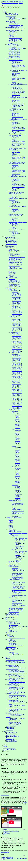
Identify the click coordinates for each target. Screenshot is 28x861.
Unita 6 (11, 526)
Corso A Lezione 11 (16, 301)
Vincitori (11, 43)
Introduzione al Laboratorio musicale (17, 251)
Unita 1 (11, 520)
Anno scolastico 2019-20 (12, 684)
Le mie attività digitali (17, 584)
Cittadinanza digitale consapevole (13, 564)
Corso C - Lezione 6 (16, 323)
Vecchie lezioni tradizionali (15, 500)
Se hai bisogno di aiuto (11, 732)
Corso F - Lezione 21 (17, 399)
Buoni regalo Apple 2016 (15, 45)
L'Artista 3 (17, 492)
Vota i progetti (15, 74)
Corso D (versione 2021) (14, 284)
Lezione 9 (17, 474)
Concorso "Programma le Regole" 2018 (18, 84)
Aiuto (4, 731)
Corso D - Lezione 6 (16, 338)
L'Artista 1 (17, 489)
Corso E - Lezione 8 (16, 360)
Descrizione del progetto (11, 13)
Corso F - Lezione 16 (17, 394)
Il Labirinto (11, 270)
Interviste (8, 717)
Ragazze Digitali (13, 644)
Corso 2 (14, 429)
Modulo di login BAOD (11, 740)
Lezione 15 (17, 461)
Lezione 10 (17, 421)
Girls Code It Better (13, 641)
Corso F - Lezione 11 (17, 390)
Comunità (5, 618)
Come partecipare (10, 246)
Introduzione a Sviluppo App (15, 262)
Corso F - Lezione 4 (16, 384)
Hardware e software (17, 606)
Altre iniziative (9, 639)
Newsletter (8, 632)
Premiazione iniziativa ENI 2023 (16, 670)
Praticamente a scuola (14, 612)
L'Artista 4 (17, 495)
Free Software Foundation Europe (17, 638)
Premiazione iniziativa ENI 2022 (16, 675)
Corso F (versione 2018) (14, 380)
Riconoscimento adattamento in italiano (18, 673)
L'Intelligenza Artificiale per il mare (17, 257)
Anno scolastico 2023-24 (12, 665)
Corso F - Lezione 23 (17, 402)
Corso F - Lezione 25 (17, 404)
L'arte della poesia (13, 253)
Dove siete (8, 634)
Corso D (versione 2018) (14, 332)
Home (4, 10)
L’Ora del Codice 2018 (14, 49)
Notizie (5, 657)
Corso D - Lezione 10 (17, 343)
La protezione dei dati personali (16, 608)
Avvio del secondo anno (14, 711)
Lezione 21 (17, 465)
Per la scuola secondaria (14, 579)
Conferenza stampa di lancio (15, 715)
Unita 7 (11, 527)
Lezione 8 (17, 420)
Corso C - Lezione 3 (16, 320)
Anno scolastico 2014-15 (12, 713)
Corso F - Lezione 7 (16, 386)
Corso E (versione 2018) (14, 352)
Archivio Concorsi (10, 58)
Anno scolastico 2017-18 (12, 693)
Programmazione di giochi (15, 561)
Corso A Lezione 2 (16, 294)
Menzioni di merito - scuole (15, 40)
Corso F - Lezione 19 (17, 397)
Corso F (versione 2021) (14, 286)
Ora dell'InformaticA (11, 16)
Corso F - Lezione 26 (17, 406)
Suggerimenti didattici (11, 735)
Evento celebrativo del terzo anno (16, 701)
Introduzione (12, 17)
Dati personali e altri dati (17, 578)
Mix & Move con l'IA (14, 250)
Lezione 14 (17, 425)
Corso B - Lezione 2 (16, 307)
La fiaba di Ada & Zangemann (16, 609)
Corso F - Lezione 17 (17, 395)
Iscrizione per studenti (11, 242)
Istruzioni (14, 47)
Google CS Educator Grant (15, 691)
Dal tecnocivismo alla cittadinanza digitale (17, 593)
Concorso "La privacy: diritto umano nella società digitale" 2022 (17, 134)
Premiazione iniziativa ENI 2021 (16, 683)
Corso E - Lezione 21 (17, 372)
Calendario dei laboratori (17, 654)
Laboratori (11, 652)
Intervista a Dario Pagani (14, 722)
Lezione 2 (17, 448)
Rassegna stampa (10, 727)
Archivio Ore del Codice (12, 44)
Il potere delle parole (16, 575)
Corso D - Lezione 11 (17, 345)
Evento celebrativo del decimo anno (17, 667)
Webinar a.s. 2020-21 (14, 680)
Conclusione (18, 499)
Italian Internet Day (13, 710)
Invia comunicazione (11, 733)
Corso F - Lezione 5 (16, 385)
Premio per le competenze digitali (16, 678)
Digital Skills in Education (15, 623)
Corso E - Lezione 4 (16, 356)
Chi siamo (5, 829)
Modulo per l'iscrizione (11, 741)
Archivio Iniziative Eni (11, 190)
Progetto (5, 12)
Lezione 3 (17, 415)
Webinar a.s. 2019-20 (14, 685)
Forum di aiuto (9, 737)
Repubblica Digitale (13, 625)
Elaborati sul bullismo (17, 83)
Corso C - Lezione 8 (16, 324)
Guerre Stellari (12, 267)
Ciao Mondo (12, 255)
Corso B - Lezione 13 (17, 315)
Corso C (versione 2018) (14, 316)
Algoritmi (14, 507)
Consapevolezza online (17, 587)
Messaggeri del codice (11, 726)
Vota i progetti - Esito (17, 88)
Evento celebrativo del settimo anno (17, 682)
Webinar (8, 658)
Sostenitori (11, 656)
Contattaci (5, 832)
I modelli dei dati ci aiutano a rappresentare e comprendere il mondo (19, 590)
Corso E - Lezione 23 (17, 374)
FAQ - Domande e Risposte (12, 736)
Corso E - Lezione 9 (16, 362)
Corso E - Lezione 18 (17, 368)
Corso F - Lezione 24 (17, 403)
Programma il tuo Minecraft (15, 264)
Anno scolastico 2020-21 (12, 679)
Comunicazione (9, 730)
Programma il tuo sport (14, 266)
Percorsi (5, 245)
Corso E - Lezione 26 (17, 378)
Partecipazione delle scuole (12, 238)
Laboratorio (12, 275)
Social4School (12, 643)
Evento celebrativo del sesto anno (16, 688)
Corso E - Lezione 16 (17, 367)
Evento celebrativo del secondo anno (17, 709)
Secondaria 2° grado (11, 529)
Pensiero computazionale (17, 503)
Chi (4, 236)
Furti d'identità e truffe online (18, 586)
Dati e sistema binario (17, 603)
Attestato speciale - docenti (18, 115)
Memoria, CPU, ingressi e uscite (19, 605)
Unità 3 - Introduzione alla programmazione (21, 539)
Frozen (10, 271)
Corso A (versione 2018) (14, 290)
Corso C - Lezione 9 (16, 325)
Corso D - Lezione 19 (17, 351)
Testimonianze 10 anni (11, 619)
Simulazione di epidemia (14, 254)
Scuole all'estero (10, 240)
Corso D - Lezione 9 (16, 342)
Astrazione (14, 512)
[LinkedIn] (4, 8)
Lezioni (14, 536)
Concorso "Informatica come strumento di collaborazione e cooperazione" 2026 (15, 29)
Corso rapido (15, 485)
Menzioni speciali (16, 80)
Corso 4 (14, 467)
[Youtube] (6, 8)
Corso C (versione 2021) (14, 282)
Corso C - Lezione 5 (16, 321)
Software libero (9, 635)
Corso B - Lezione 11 (17, 314)
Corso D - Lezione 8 (16, 341)
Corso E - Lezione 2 (16, 355)
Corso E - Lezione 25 (17, 377)
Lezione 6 (17, 434)
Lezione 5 (17, 417)
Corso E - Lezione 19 (17, 369)
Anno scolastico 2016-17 (12, 698)
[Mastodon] (19, 8)
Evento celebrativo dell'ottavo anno (17, 676)
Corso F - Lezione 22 (17, 400)
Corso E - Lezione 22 (17, 373)
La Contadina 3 (18, 496)
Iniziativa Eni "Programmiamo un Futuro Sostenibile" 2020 (16, 193)
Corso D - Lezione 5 (16, 337)
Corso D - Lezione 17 (17, 350)
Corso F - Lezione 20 (17, 398)
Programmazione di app (14, 562)
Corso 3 (14, 446)
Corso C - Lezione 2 (16, 319)
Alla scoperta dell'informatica (15, 531)
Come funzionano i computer (15, 597)
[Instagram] (11, 8)
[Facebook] (2, 8)
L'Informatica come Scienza (15, 26)
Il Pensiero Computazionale (12, 27)
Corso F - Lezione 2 (16, 382)
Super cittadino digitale (17, 577)
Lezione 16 (17, 426)
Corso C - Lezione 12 (17, 328)
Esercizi (14, 549)
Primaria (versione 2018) (12, 288)
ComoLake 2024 (13, 631)
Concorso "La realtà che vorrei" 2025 (17, 176)
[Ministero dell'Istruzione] (7, 857)
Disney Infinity (12, 272)
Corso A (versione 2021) (14, 280)
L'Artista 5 (17, 498)
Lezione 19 (17, 444)
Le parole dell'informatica (12, 616)
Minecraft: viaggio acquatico (15, 259)
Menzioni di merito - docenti (15, 39)
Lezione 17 (17, 443)
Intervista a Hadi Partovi (14, 724)
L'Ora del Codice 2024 (14, 57)
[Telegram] (16, 8)
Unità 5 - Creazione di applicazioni (20, 541)
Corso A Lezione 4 (16, 295)
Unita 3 (11, 522)
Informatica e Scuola (14, 23)
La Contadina (18, 491)
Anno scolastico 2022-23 (12, 669)
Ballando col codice (13, 258)
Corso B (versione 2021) (14, 281)
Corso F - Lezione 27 (17, 407)
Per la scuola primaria (14, 566)
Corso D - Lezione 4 (16, 336)
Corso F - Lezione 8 (16, 387)
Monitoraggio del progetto (12, 14)
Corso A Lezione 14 (16, 303)
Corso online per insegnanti (12, 614)
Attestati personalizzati (11, 613)
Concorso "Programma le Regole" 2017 (18, 70)
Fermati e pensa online (17, 574)
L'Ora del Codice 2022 (14, 54)
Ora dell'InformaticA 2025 (15, 19)
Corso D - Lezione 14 (17, 347)
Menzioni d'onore (13, 41)
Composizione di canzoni (18, 511)
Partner (5, 834)
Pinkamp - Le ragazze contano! (16, 645)
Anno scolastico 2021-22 (12, 674)
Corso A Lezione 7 (16, 298)
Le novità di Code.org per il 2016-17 (17, 48)
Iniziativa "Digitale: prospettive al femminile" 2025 (16, 230)
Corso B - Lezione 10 (17, 312)
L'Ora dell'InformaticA (11, 248)
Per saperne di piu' (5, 852)
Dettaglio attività (18, 548)
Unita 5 (11, 525)
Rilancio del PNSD (13, 700)
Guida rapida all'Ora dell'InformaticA (17, 18)
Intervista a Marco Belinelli (15, 723)
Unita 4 (11, 524)
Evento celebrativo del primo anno (17, 714)
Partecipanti (12, 36)
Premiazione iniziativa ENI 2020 (16, 687)
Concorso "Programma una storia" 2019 (18, 97)
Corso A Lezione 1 (16, 293)
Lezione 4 (17, 416)
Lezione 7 (17, 419)
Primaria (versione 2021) (12, 277)
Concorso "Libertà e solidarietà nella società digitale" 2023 (17, 149)
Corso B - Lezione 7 (16, 310)
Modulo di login (10, 739)
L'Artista (11, 276)
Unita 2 (11, 521)
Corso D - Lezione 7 (16, 340)
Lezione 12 (17, 457)
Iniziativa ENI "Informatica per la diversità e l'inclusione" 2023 (16, 215)
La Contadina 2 (18, 494)
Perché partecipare (10, 21)
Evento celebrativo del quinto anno (17, 692)
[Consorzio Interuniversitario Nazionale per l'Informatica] (14, 858)
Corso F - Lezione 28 (17, 408)
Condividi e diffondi (11, 647)
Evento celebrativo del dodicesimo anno (15, 660)
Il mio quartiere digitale (17, 573)
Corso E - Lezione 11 (17, 363)
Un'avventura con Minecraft (15, 268)
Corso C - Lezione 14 (17, 329)
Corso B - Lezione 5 (16, 308)
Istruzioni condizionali (17, 509)
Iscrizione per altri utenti (11, 244)
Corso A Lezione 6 (16, 297)
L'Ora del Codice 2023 (14, 56)
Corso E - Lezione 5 (16, 358)
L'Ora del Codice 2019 (14, 51)
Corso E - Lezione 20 (17, 371)
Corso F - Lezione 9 (16, 389)
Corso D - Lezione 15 (17, 349)
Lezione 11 (17, 422)
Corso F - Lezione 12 (17, 391)
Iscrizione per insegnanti (11, 241)
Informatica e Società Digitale (16, 25)
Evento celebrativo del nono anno (16, 671)
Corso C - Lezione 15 (17, 330)
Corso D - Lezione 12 (17, 346)
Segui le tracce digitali (17, 569)
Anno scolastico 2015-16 (12, 708)
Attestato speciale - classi (17, 117)
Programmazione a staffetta (18, 513)
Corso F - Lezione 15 (17, 393)
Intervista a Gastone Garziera (15, 720)
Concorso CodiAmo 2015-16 (15, 60)
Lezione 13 (17, 424)
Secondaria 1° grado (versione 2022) (14, 517)
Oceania (11, 263)
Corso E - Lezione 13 (17, 364)
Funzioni (14, 508)
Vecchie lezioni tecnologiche (15, 409)
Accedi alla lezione (5, 795)
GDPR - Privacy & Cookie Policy (11, 831)
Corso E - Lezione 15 (17, 365)
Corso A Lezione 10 (16, 299)
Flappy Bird (12, 273)
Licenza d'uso (6, 833)
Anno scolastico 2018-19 (12, 689)
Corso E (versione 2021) (14, 285)
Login (2, 5)
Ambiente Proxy (13, 34)
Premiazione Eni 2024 (14, 666)
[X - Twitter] (14, 8)
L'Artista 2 (17, 490)
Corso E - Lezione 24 (17, 376)
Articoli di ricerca (10, 728)
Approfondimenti (10, 617)
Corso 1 (14, 412)
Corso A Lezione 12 (16, 302)
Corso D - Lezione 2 (16, 334)
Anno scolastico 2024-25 (12, 661)
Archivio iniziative (10, 649)
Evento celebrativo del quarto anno (17, 695)
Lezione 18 (17, 428)
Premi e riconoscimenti (11, 621)
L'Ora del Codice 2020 (14, 52)
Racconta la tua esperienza (12, 648)
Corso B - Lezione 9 (16, 311)
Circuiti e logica (15, 604)
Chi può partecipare (10, 237)
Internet (14, 514)
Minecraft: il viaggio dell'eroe (15, 260)
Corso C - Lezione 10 (17, 327)
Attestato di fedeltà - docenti (15, 38)
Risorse (11, 35)
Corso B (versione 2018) (14, 305)
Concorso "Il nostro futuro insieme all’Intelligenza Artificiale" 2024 (17, 163)
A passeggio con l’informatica (16, 610)
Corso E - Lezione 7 (16, 359)
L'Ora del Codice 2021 (14, 53)
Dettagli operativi (13, 32)
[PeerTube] (9, 8)
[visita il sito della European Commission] (2, 859)
